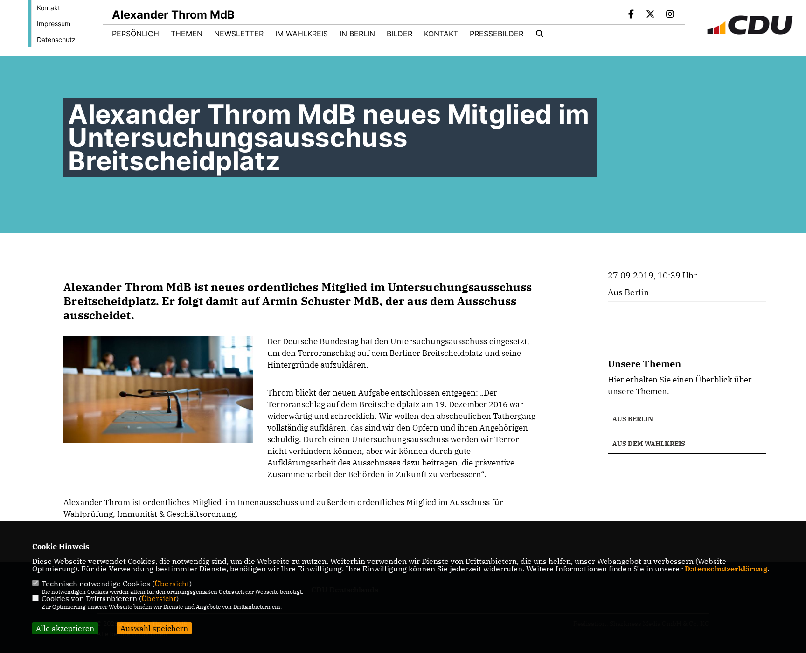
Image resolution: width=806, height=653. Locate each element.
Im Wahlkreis (301, 33)
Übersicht (171, 583)
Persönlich (135, 33)
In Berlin (357, 33)
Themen (186, 33)
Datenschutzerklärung (726, 568)
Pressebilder (496, 33)
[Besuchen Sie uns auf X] (650, 15)
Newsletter (239, 33)
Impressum (53, 24)
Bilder (399, 33)
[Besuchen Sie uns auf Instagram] (669, 15)
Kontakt (48, 8)
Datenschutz (56, 39)
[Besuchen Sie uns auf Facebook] (631, 15)
